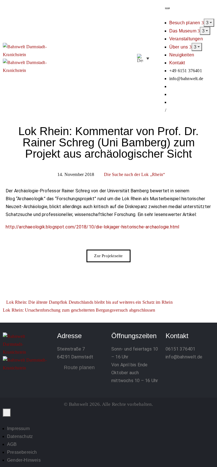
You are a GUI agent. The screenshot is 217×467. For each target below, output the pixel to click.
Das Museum (183, 30)
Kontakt (177, 62)
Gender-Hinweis (24, 460)
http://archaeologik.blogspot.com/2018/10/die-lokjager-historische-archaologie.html (92, 227)
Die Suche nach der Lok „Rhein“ (134, 174)
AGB (12, 444)
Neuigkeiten (181, 54)
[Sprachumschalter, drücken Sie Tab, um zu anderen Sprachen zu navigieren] (143, 58)
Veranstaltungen (186, 38)
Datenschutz (20, 436)
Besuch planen (185, 22)
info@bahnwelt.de (184, 357)
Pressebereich (22, 452)
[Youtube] (201, 368)
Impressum (18, 428)
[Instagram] (187, 368)
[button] (159, 59)
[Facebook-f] (173, 368)
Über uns (179, 47)
